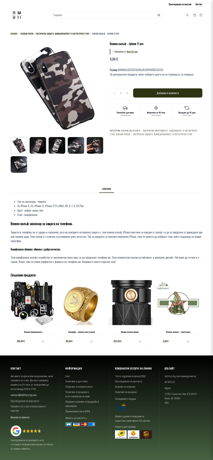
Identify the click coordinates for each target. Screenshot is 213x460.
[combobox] (104, 15)
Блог (67, 376)
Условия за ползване (125, 386)
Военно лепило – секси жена (178, 331)
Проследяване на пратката (128, 381)
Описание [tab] (106, 188)
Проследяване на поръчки (180, 4)
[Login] (187, 15)
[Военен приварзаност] (33, 302)
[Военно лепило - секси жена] (178, 302)
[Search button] (159, 15)
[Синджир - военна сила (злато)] (81, 302)
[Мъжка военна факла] (129, 302)
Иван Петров (132, 51)
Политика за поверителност (79, 386)
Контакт (199, 4)
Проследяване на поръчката (25, 401)
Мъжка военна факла (130, 331)
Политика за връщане (126, 392)
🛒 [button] (43, 341)
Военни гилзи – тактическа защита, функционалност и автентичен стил (154, 134)
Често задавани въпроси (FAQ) (130, 376)
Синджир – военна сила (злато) (81, 331)
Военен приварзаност (33, 331)
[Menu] (200, 15)
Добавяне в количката (168, 93)
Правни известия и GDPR (77, 411)
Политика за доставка (76, 381)
